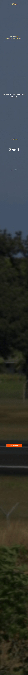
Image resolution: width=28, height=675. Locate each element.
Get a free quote (14, 445)
